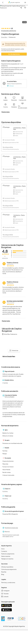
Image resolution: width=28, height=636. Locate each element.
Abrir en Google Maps (8, 356)
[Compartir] (21, 7)
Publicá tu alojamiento (7, 554)
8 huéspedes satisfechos (8, 30)
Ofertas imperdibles (7, 567)
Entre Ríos (4, 37)
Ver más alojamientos (14, 54)
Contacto (4, 551)
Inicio (2, 549)
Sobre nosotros (5, 556)
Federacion (12, 37)
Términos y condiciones (8, 582)
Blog (2, 574)
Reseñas (3, 572)
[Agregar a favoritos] (25, 7)
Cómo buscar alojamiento (8, 569)
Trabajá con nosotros (7, 559)
